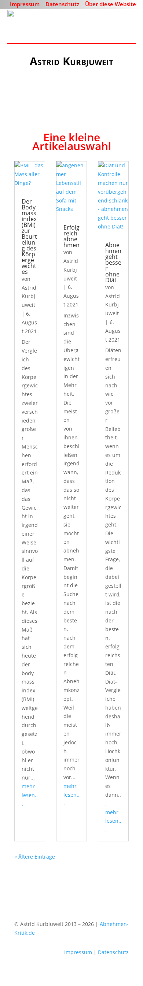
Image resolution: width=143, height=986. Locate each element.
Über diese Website (110, 4)
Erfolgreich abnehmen (71, 236)
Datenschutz (62, 4)
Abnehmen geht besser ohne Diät (113, 262)
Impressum (25, 4)
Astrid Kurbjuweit (29, 296)
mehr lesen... (30, 795)
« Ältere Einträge (34, 856)
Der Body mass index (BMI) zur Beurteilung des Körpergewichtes (29, 236)
